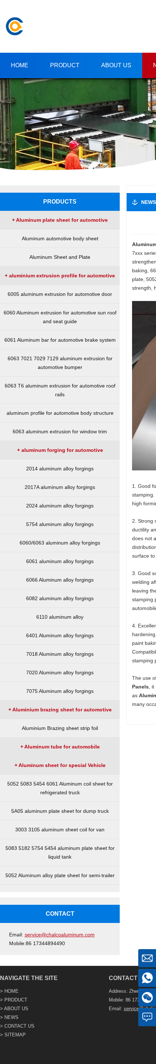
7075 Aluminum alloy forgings (60, 691)
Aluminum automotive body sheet (60, 238)
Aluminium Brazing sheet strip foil (60, 728)
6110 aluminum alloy (59, 617)
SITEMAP (15, 1034)
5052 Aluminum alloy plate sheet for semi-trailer (60, 875)
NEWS (11, 1017)
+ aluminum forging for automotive (60, 450)
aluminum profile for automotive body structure (60, 413)
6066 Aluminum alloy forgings (60, 580)
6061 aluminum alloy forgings (60, 561)
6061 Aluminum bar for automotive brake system (60, 340)
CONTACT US (19, 1026)
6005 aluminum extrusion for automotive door (60, 294)
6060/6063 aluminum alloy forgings (60, 543)
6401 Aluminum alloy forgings (60, 635)
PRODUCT (15, 1000)
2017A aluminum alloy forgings (60, 487)
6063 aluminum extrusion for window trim (60, 431)
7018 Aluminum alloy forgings (60, 654)
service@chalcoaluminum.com (60, 934)
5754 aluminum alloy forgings (60, 524)
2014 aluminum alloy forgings (60, 468)
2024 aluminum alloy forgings (60, 506)
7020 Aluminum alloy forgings (60, 672)
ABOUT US (16, 1008)
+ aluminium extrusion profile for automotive (60, 275)
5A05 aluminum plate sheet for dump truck (60, 811)
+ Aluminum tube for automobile (60, 747)
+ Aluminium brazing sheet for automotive (60, 709)
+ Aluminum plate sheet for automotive (60, 220)
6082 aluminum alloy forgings (60, 598)
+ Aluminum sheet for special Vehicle (60, 765)
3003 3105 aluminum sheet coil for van (59, 829)
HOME (11, 991)
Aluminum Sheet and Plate (59, 257)
